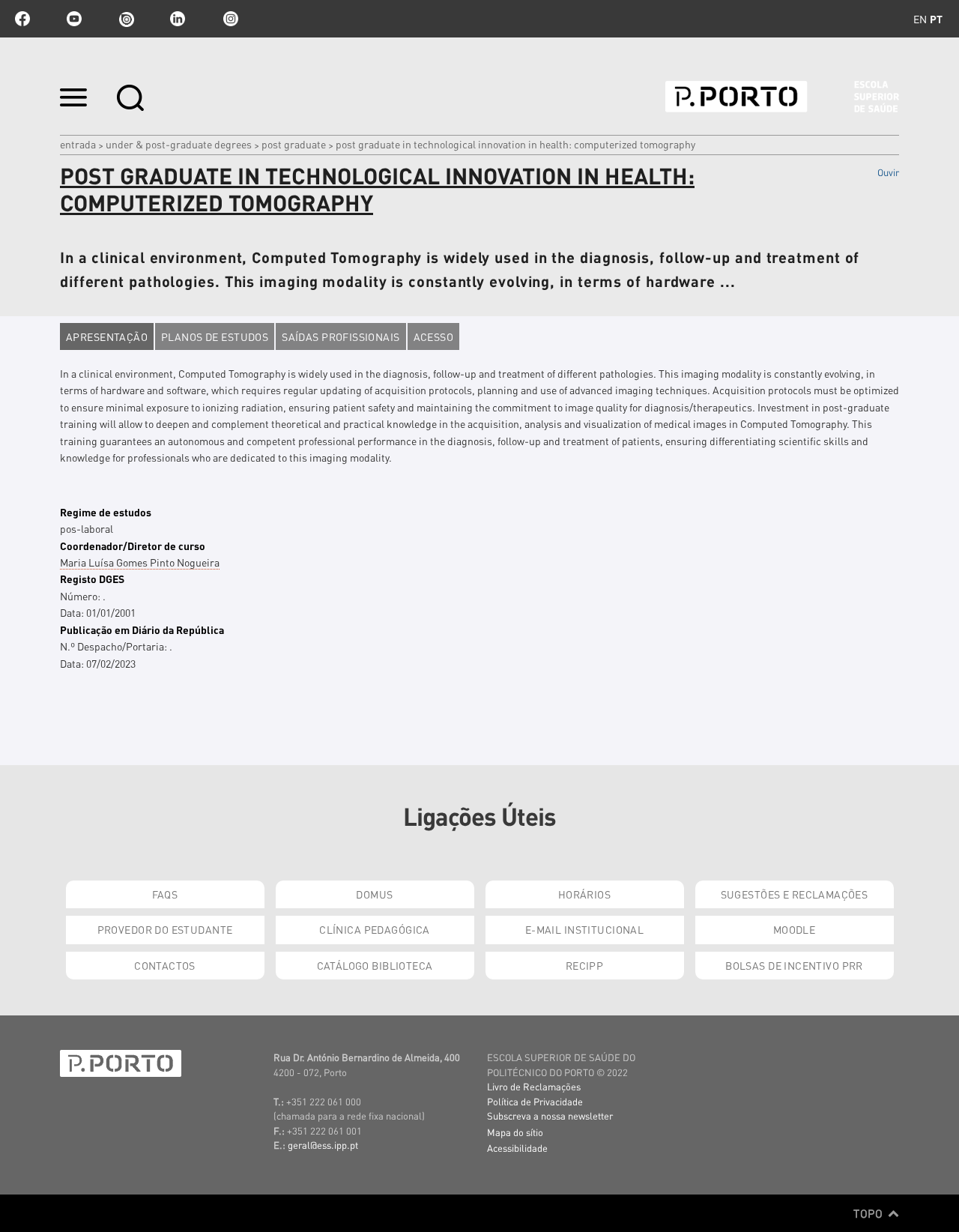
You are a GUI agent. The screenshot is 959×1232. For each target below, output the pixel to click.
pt (936, 18)
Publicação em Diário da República (142, 629)
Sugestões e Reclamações (794, 894)
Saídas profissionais (340, 336)
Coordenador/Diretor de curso (132, 545)
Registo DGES (92, 578)
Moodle (794, 929)
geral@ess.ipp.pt (323, 1144)
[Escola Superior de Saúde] (782, 96)
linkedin (177, 18)
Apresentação (107, 336)
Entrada (78, 144)
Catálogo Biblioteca (375, 965)
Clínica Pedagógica (374, 929)
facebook (22, 18)
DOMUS (374, 894)
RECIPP (585, 965)
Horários (584, 894)
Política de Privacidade (535, 1101)
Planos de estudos (214, 336)
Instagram (229, 18)
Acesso (434, 336)
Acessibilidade (517, 1147)
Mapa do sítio (515, 1132)
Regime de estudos (105, 512)
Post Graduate (293, 144)
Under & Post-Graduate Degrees (179, 144)
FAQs (165, 894)
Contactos (165, 965)
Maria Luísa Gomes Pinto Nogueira (140, 562)
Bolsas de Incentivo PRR (794, 965)
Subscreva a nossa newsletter (550, 1115)
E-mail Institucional (584, 929)
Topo (869, 1213)
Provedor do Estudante (165, 929)
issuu (125, 18)
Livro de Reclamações (534, 1086)
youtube (74, 18)
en (920, 18)
